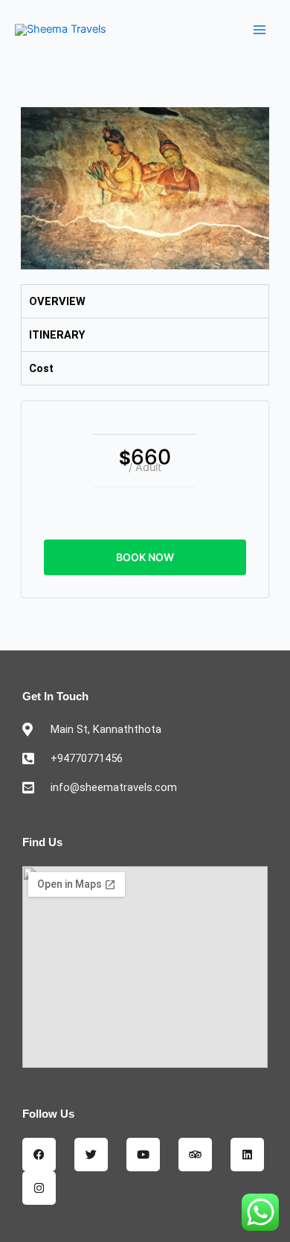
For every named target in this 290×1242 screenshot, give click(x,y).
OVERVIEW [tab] (57, 301)
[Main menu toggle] (259, 29)
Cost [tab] (41, 368)
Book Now (145, 557)
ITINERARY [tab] (57, 335)
